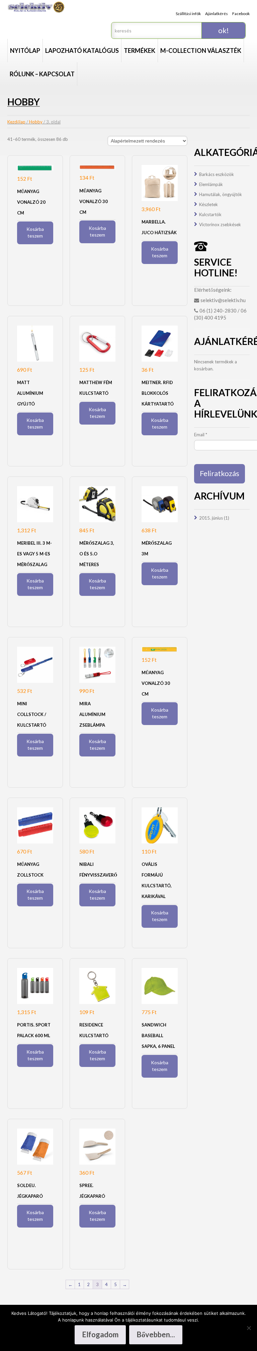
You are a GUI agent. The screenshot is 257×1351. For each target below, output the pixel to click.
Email (200, 434)
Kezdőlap (16, 121)
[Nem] (248, 1328)
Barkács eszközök (216, 174)
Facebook (241, 13)
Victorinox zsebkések (220, 224)
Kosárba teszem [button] (35, 232)
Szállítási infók (188, 13)
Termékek (139, 50)
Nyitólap (25, 50)
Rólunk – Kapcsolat (42, 74)
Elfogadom (100, 1334)
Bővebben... (156, 1334)
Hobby (35, 121)
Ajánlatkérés (216, 13)
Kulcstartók (210, 214)
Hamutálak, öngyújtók (220, 194)
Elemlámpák (211, 184)
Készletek (208, 204)
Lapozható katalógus (82, 50)
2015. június (211, 518)
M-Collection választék (200, 50)
